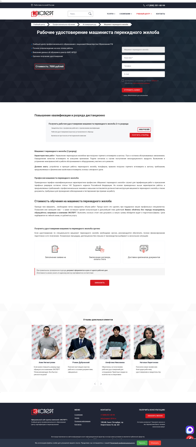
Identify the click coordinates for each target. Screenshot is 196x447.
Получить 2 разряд (140, 135)
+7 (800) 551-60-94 (155, 5)
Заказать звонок (155, 416)
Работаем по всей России (44, 5)
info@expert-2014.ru (108, 418)
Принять (142, 443)
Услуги (110, 14)
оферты (154, 81)
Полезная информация (82, 421)
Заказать (100, 283)
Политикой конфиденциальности (122, 443)
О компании (125, 14)
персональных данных (141, 83)
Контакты (160, 14)
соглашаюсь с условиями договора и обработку (141, 82)
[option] (36, 351)
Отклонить (155, 443)
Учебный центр (143, 14)
